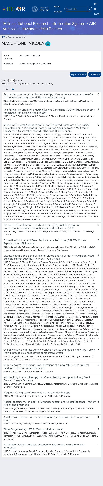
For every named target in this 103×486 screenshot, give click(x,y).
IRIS (3, 37)
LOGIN (97, 14)
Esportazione (77, 74)
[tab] (7, 88)
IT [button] (95, 4)
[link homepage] (15, 9)
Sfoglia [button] (57, 11)
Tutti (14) (94, 74)
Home (57, 6)
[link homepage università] (40, 9)
